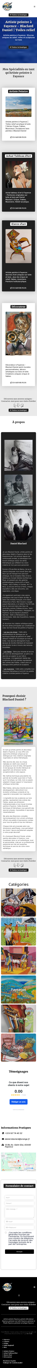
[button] (34, 6)
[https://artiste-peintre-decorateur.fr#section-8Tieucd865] (19, 1295)
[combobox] (7, 1227)
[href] (18, 1162)
